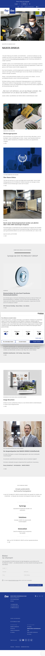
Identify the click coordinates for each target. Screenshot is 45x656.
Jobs (18, 6)
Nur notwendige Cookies (8, 341)
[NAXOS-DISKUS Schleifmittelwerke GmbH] (12, 11)
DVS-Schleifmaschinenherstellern (17, 59)
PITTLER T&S (12, 628)
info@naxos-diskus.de (15, 607)
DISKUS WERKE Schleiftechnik (32, 632)
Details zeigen (38, 338)
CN (42, 596)
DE (37, 596)
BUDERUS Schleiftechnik (14, 626)
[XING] (29, 640)
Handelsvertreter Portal (25, 646)
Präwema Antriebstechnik (14, 630)
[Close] (30, 4)
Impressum (12, 646)
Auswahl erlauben (22, 341)
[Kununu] (31, 640)
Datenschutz (17, 646)
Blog (22, 6)
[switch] (17, 334)
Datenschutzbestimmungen (13, 580)
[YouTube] (23, 640)
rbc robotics (12, 632)
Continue (24, 3)
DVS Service (29, 634)
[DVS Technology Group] (6, 11)
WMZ (28, 630)
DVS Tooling (29, 626)
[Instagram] (26, 640)
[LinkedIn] (20, 640)
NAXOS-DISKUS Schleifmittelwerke (34, 628)
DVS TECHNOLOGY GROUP (15, 621)
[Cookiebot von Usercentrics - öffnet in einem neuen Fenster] (38, 314)
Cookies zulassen (36, 341)
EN (39, 596)
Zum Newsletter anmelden (35, 585)
